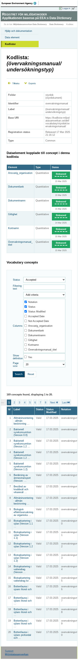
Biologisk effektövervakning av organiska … (23, 512)
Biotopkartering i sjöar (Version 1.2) (22, 558)
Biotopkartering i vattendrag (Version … (22, 569)
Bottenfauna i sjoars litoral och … (23, 589)
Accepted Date (36, 316)
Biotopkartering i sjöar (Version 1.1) (22, 535)
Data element (12, 37)
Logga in (66, 8)
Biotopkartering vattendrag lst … (23, 579)
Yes (30, 357)
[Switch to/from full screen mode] (74, 8)
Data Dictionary (56, 24)
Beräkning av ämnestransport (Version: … (22, 478)
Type (38, 167)
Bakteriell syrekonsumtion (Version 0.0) (22, 432)
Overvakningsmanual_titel (42, 349)
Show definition (18, 357)
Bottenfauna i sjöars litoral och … (23, 600)
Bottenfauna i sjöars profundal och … (22, 635)
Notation (32, 302)
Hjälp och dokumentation (18, 31)
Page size (16, 364)
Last (64, 402)
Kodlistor (10, 44)
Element (12, 167)
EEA (20, 3)
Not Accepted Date (38, 321)
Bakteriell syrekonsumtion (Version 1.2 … (22, 443)
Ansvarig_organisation (20, 173)
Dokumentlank (16, 186)
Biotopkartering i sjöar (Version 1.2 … (23, 546)
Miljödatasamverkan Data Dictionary (30, 24)
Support (9, 651)
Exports (32, 83)
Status (55, 167)
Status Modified (36, 311)
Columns (18, 325)
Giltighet (12, 214)
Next (52, 402)
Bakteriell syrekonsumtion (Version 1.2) (22, 466)
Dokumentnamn (16, 200)
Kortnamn (13, 228)
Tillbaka (15, 83)
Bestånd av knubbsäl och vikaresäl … (21, 489)
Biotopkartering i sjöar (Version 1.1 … (23, 523)
